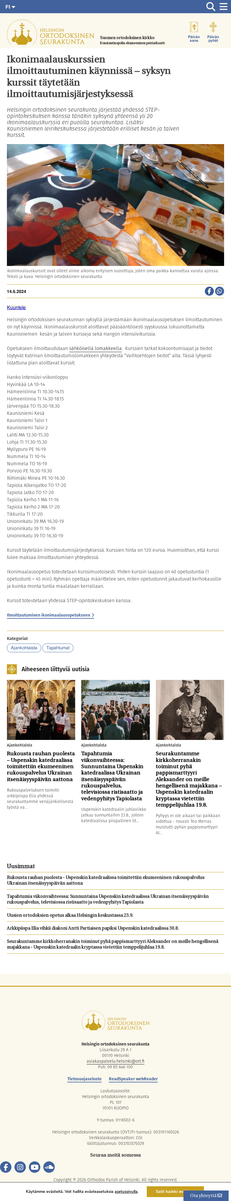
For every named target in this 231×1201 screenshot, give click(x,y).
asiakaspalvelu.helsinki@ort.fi (115, 1061)
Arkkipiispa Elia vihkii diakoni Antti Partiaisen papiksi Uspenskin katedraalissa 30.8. (93, 928)
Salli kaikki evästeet (175, 1191)
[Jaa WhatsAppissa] (219, 291)
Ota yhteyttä (203, 1196)
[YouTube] (34, 1167)
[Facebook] (5, 1167)
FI (8, 7)
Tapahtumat (57, 648)
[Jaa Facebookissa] (209, 291)
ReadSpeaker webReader (133, 1079)
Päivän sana (194, 38)
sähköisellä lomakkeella (95, 348)
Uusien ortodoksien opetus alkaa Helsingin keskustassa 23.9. (70, 915)
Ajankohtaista (24, 648)
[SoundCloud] (49, 1167)
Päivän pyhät (213, 38)
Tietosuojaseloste (84, 1079)
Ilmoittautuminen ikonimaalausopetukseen (48, 615)
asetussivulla (126, 1191)
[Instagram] (20, 1167)
